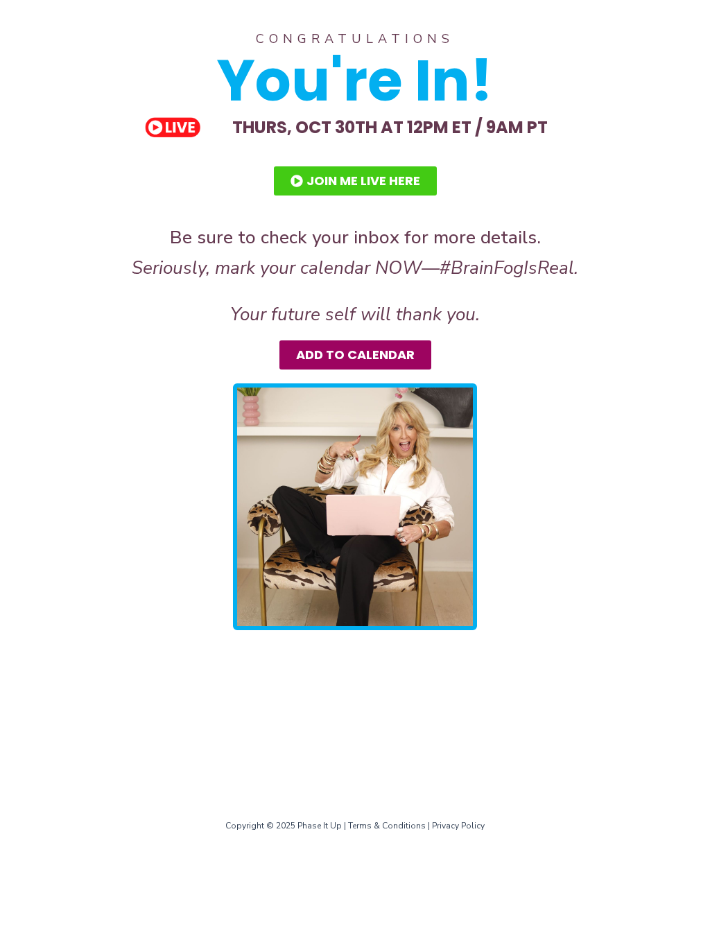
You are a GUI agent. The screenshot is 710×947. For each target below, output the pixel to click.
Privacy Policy (458, 825)
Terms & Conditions (387, 825)
